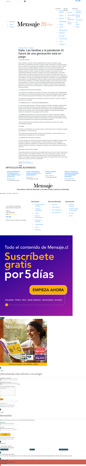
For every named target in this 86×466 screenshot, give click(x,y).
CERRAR (2, 318)
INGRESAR (15, 193)
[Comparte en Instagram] (21, 165)
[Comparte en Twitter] (20, 165)
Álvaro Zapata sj (49, 175)
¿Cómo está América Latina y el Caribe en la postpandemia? (33, 173)
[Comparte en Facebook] (18, 165)
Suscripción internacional (7, 447)
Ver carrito (32, 449)
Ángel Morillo (29, 177)
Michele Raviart (11, 178)
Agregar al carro (4, 449)
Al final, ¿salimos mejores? (50, 172)
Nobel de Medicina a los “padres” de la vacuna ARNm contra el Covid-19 (13, 174)
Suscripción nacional (6, 446)
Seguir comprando (63, 449)
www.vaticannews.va (27, 163)
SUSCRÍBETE (9, 193)
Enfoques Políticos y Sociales (25, 48)
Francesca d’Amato (69, 178)
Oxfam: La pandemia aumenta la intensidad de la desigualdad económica (71, 174)
